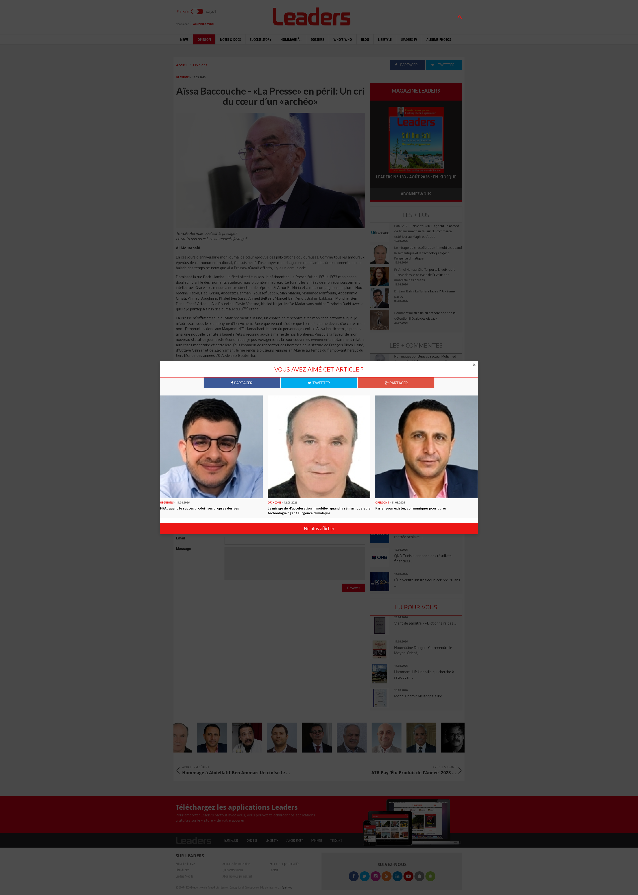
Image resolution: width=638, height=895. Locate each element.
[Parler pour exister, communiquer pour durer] (426, 446)
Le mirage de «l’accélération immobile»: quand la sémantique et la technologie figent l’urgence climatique (319, 510)
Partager (242, 383)
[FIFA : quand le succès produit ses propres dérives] (211, 446)
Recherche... (382, 16)
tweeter (320, 383)
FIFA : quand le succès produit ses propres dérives (199, 508)
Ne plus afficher (319, 528)
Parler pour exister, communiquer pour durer (410, 508)
